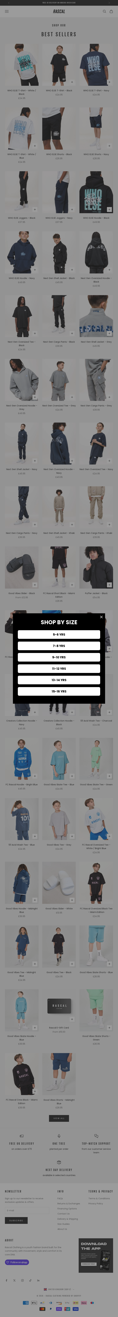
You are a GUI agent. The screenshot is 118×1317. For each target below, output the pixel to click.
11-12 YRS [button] (59, 668)
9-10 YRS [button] (59, 657)
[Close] (101, 617)
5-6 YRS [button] (59, 634)
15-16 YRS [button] (59, 691)
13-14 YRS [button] (59, 680)
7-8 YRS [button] (59, 646)
